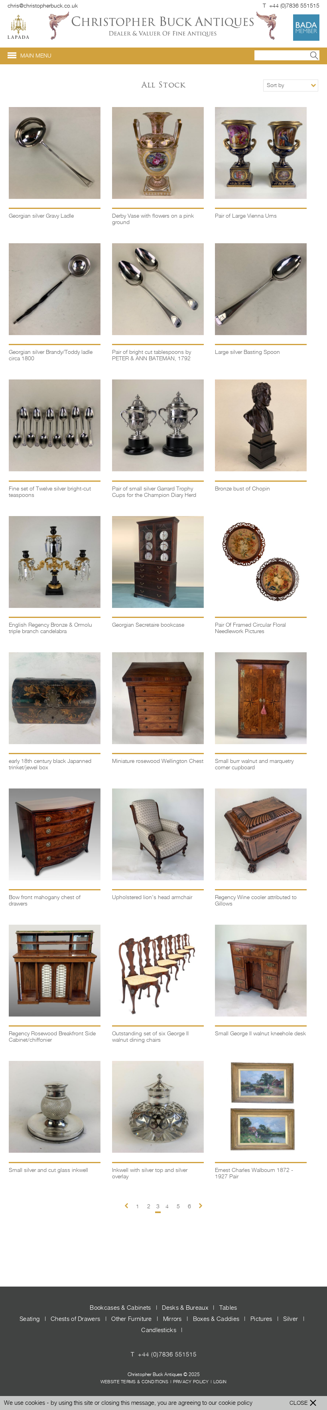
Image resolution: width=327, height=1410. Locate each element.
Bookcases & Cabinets (121, 1308)
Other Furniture (132, 1319)
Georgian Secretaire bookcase (148, 625)
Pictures (262, 1319)
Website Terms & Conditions (134, 1382)
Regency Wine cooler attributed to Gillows (256, 901)
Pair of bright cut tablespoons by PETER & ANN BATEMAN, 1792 (151, 355)
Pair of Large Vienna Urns (246, 216)
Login (220, 1382)
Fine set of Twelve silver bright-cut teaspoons (50, 492)
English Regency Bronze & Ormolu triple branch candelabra (50, 628)
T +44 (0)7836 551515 (291, 6)
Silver (291, 1319)
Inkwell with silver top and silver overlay (149, 1174)
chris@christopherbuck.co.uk (43, 6)
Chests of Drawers (76, 1319)
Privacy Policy (191, 1382)
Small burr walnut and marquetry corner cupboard (254, 765)
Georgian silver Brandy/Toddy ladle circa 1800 (51, 355)
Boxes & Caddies (217, 1319)
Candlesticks (159, 1330)
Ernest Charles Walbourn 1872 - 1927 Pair (254, 1174)
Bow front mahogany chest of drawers (45, 901)
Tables (228, 1308)
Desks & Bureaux (186, 1308)
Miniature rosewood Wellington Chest (157, 761)
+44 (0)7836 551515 (167, 1355)
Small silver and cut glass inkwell (48, 1170)
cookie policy (235, 1403)
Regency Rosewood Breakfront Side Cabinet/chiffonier (52, 1037)
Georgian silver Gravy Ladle (41, 216)
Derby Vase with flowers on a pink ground (153, 219)
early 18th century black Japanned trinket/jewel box (50, 765)
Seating (30, 1319)
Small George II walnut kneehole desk (260, 1034)
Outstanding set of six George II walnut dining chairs (150, 1037)
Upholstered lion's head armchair (152, 897)
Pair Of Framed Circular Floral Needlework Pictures (250, 628)
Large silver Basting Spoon (247, 352)
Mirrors (173, 1319)
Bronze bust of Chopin (242, 489)
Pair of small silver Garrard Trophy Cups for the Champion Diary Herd (154, 492)
